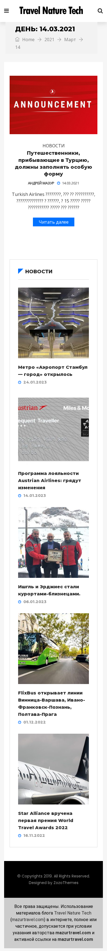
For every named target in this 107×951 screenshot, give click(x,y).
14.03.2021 (70, 183)
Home (28, 39)
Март (70, 39)
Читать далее (54, 222)
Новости (54, 146)
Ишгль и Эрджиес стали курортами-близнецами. (49, 590)
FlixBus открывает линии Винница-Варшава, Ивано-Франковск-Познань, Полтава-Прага (51, 703)
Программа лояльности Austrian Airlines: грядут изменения (49, 480)
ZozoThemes (66, 882)
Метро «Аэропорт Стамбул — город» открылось (53, 371)
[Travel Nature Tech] (53, 11)
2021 (49, 39)
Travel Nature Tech (72, 913)
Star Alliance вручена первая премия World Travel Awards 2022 (45, 820)
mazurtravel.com (28, 919)
